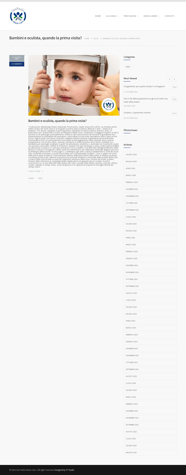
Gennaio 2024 (131, 341)
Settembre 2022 (132, 425)
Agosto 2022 (131, 432)
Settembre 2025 (132, 210)
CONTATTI (169, 16)
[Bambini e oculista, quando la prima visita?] (74, 85)
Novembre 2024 (132, 272)
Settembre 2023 (132, 369)
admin (31, 178)
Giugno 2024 (131, 307)
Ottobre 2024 (132, 279)
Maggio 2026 (131, 161)
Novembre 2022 (132, 418)
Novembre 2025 (132, 196)
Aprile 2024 (130, 321)
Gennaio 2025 (131, 258)
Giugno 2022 (131, 445)
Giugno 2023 (131, 390)
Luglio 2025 (131, 217)
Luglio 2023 (131, 383)
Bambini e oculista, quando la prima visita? (57, 121)
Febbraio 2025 (132, 251)
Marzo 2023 (131, 397)
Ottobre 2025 (132, 203)
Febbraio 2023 (132, 404)
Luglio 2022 (131, 439)
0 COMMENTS (17, 64)
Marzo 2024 (131, 328)
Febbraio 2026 (132, 182)
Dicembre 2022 (132, 411)
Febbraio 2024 (132, 335)
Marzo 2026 (131, 175)
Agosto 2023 (131, 376)
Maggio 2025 (131, 231)
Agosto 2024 (131, 293)
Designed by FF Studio (64, 470)
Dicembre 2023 (132, 348)
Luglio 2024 (131, 300)
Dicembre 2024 (132, 265)
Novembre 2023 (132, 355)
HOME (98, 16)
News (40, 178)
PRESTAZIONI (130, 16)
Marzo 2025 (131, 244)
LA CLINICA (111, 16)
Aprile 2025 (130, 238)
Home (86, 38)
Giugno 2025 (131, 224)
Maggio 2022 (131, 452)
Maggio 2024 (131, 314)
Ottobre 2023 (132, 362)
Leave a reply (34, 171)
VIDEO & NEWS (150, 16)
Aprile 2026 (130, 168)
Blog (96, 38)
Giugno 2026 (131, 154)
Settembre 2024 (132, 286)
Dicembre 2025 (132, 189)
